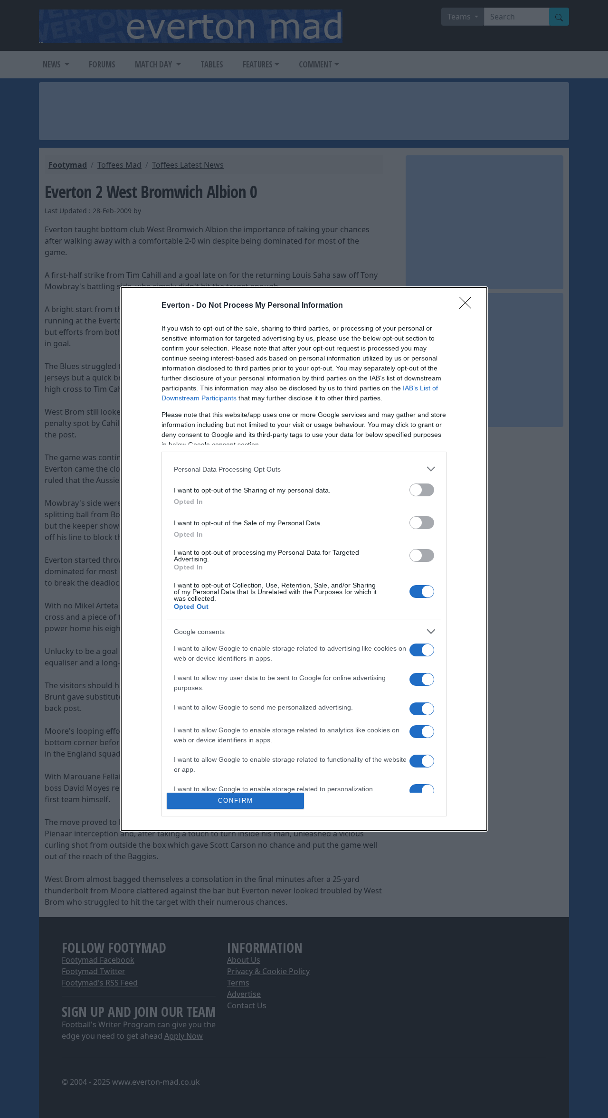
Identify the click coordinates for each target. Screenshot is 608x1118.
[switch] (421, 489)
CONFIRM (235, 800)
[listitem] (304, 469)
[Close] (468, 306)
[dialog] (304, 558)
